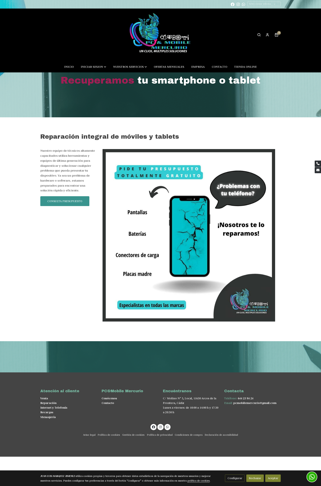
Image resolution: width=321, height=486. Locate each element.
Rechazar (255, 478)
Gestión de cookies (133, 434)
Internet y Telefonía (53, 407)
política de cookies (198, 480)
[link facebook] (232, 4)
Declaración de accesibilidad (221, 434)
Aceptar (273, 478)
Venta (44, 398)
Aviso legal (89, 434)
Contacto (108, 403)
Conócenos (109, 398)
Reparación (48, 403)
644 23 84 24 (245, 398)
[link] (160, 34)
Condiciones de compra (188, 434)
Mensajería (48, 417)
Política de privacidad (160, 434)
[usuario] (267, 35)
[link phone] (318, 164)
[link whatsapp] (243, 4)
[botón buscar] (259, 35)
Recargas (46, 412)
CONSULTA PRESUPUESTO (64, 201)
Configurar (235, 478)
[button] (93, 66)
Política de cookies (109, 434)
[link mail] (318, 170)
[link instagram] (238, 4)
